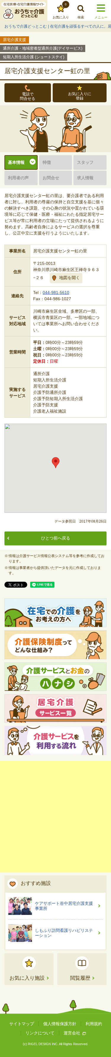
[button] (55, 463)
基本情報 (16, 162)
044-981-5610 (56, 292)
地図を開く (69, 277)
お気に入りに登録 (79, 96)
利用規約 (94, 1023)
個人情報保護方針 (59, 1023)
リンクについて (39, 1033)
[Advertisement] (55, 816)
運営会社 (72, 1033)
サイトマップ (21, 1023)
